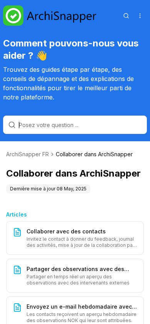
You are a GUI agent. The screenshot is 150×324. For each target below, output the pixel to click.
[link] (94, 154)
